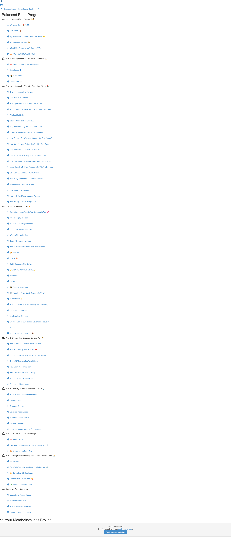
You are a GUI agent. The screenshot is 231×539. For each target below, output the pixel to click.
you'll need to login (125, 529)
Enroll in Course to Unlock (115, 532)
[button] (1, 2)
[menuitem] (1, 5)
